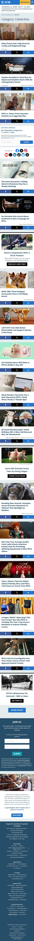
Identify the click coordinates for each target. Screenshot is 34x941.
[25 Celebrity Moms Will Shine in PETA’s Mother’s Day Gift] (17, 357)
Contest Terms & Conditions (17, 929)
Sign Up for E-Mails (17, 853)
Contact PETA (23, 855)
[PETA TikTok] (19, 155)
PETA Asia (21, 912)
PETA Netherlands (22, 908)
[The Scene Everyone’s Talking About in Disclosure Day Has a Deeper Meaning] (17, 177)
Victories (9, 851)
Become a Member (21, 885)
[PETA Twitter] (21, 150)
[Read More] (17, 796)
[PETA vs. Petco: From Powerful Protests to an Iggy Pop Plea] (17, 108)
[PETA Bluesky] (23, 155)
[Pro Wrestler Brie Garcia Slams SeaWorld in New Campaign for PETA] (17, 212)
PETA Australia (13, 912)
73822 (12, 132)
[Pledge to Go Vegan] (17, 463)
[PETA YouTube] (6, 155)
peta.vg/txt (4, 136)
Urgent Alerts (11, 864)
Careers (20, 845)
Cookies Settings (17, 938)
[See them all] (17, 689)
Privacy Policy (12, 935)
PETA (6, 132)
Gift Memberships (13, 899)
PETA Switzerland (13, 910)
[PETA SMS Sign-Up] (10, 155)
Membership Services (17, 897)
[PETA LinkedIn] (15, 155)
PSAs (10, 876)
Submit (17, 754)
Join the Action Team (12, 866)
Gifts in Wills (22, 893)
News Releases (21, 874)
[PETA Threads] (27, 155)
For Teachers (16, 868)
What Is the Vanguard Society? (17, 895)
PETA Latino (22, 914)
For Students (23, 866)
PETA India (22, 910)
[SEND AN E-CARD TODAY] (17, 250)
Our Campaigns (21, 864)
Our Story (13, 845)
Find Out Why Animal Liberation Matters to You (17, 848)
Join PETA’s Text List (12, 855)
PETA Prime (24, 851)
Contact (20, 927)
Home (3, 15)
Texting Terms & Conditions (17, 933)
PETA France (20, 906)
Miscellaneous (9, 15)
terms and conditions (24, 760)
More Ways (23, 899)
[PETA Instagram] (25, 150)
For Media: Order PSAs (19, 876)
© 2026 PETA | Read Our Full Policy (17, 924)
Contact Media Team (17, 878)
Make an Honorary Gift (17, 891)
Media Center (12, 874)
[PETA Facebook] (17, 150)
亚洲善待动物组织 (13, 914)
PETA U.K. (12, 906)
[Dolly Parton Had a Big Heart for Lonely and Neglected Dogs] (17, 38)
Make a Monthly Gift (17, 887)
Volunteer (16, 851)
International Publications (17, 857)
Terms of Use (21, 935)
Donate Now (11, 885)
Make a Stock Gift (12, 893)
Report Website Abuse (17, 937)
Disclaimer (17, 931)
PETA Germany (11, 908)
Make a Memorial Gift (17, 889)
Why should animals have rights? (19, 804)
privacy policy (22, 765)
